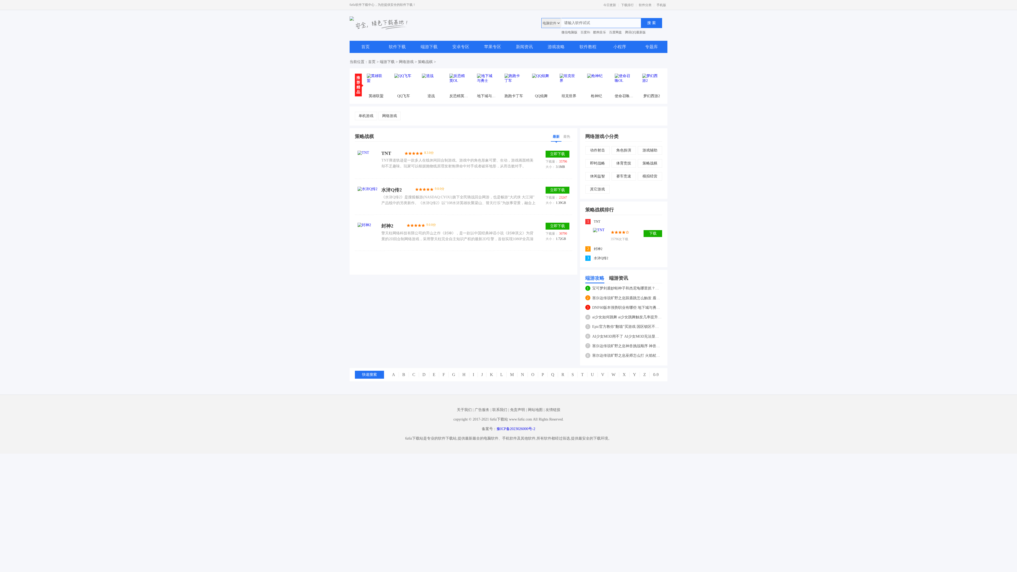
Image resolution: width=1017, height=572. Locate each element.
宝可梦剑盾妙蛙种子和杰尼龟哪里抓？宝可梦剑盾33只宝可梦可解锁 (627, 288)
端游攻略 (594, 278)
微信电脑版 (569, 32)
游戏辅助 (650, 150)
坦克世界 (568, 96)
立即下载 (557, 154)
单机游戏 (366, 116)
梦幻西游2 (651, 96)
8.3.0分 (429, 153)
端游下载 (429, 46)
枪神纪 (596, 96)
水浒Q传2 (391, 190)
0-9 (656, 374)
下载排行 (627, 5)
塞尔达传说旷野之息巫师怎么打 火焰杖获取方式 (627, 356)
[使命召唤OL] (624, 83)
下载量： (552, 161)
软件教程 (587, 46)
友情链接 (553, 410)
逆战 (431, 96)
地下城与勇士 (486, 96)
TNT (386, 153)
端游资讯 (618, 278)
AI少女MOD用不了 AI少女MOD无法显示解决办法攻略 (627, 336)
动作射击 (597, 150)
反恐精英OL (458, 96)
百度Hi (585, 32)
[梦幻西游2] (651, 83)
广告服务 (482, 410)
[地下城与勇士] (486, 83)
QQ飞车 (403, 96)
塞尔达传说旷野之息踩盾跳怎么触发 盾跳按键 (627, 298)
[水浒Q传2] (367, 197)
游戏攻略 (556, 46)
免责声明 (517, 410)
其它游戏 (597, 189)
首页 (365, 46)
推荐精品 (358, 85)
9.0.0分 (439, 189)
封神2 (387, 226)
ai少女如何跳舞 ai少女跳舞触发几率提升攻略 (627, 317)
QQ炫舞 (541, 96)
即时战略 (597, 163)
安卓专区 (460, 46)
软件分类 (645, 5)
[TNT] (367, 161)
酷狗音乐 (599, 32)
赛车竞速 (623, 176)
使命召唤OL (624, 96)
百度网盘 (615, 32)
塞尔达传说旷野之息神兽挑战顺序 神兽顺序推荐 (627, 346)
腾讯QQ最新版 (635, 32)
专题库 (651, 46)
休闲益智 (597, 176)
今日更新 (609, 5)
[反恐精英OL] (458, 83)
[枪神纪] (596, 83)
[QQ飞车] (403, 83)
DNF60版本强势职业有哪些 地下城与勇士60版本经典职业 (627, 308)
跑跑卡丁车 (514, 96)
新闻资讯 (524, 46)
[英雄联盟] (376, 83)
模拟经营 (650, 176)
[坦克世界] (569, 83)
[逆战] (431, 83)
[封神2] (367, 233)
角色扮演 (623, 150)
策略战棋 (425, 62)
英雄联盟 (376, 96)
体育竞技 (623, 163)
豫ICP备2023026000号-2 (516, 429)
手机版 (661, 5)
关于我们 (464, 410)
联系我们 (499, 410)
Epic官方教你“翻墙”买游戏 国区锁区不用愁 (627, 327)
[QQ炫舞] (541, 83)
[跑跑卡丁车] (514, 83)
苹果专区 (492, 46)
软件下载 (397, 46)
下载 (653, 233)
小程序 (619, 46)
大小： (550, 167)
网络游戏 (406, 62)
